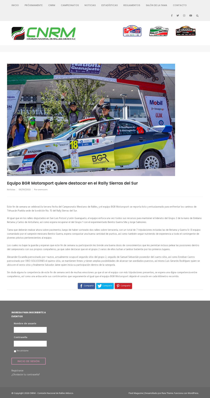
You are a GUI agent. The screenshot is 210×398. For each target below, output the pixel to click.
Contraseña (20, 337)
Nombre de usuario (25, 323)
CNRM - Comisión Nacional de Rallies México (51, 393)
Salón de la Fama (156, 5)
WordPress (193, 393)
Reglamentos (131, 5)
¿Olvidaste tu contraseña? (25, 375)
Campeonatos (70, 5)
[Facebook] (171, 16)
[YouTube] (190, 16)
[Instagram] (184, 16)
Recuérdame (23, 351)
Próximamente (33, 5)
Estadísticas (109, 5)
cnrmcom (43, 189)
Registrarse (17, 371)
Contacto (180, 5)
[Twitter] (178, 16)
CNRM (51, 5)
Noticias (90, 5)
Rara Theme (167, 393)
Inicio (15, 5)
